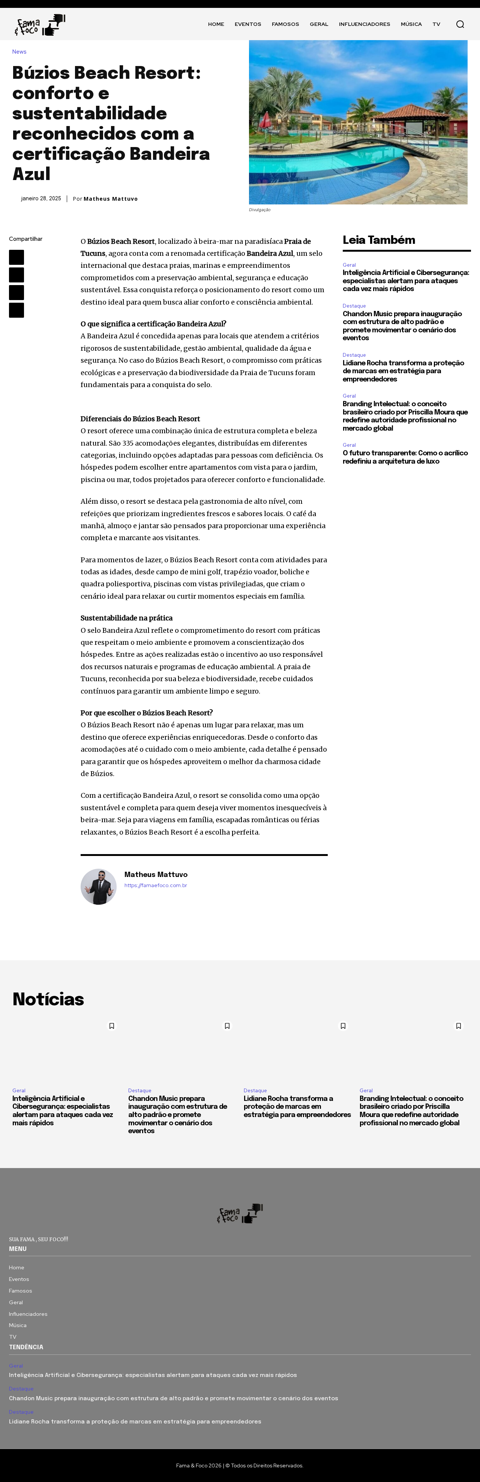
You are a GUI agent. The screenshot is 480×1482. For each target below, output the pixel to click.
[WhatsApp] (16, 310)
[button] (460, 24)
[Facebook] (16, 257)
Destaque (354, 306)
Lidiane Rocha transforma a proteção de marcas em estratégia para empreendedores (403, 371)
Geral (349, 265)
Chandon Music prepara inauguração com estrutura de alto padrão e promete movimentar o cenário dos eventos (177, 1115)
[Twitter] (16, 274)
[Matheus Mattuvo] (99, 887)
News (19, 52)
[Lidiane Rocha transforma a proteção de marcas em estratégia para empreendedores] (298, 1049)
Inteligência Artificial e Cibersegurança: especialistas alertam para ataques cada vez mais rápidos (406, 281)
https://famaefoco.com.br (155, 885)
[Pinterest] (16, 292)
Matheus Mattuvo (111, 198)
